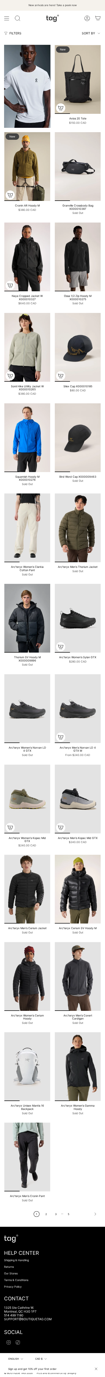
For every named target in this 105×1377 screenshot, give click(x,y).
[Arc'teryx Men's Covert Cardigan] (78, 976)
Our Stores (11, 1273)
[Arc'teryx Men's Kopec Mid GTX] (78, 799)
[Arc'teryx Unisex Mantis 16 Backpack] (27, 1066)
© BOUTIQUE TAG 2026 (18, 1372)
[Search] (17, 18)
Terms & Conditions (16, 1280)
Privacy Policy (13, 1286)
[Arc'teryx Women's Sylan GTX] (78, 618)
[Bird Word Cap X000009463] (78, 437)
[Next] (86, 1214)
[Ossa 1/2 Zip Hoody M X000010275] (78, 257)
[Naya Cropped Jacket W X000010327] (27, 257)
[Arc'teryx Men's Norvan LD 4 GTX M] (78, 708)
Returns (9, 1267)
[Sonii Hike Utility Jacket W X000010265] (27, 347)
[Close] (96, 1369)
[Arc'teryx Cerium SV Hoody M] (78, 889)
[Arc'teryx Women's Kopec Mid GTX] (27, 799)
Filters (15, 33)
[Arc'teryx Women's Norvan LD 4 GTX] (27, 708)
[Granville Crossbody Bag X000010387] (78, 166)
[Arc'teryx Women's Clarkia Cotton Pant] (27, 527)
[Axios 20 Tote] (78, 79)
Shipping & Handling (16, 1260)
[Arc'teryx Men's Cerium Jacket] (27, 889)
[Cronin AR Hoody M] (27, 166)
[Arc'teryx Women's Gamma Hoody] (78, 1066)
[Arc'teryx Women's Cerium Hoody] (27, 976)
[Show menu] (7, 18)
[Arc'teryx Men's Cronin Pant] (27, 1157)
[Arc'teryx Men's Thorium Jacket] (78, 527)
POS (39, 1372)
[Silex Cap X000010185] (78, 347)
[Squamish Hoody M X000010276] (27, 437)
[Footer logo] (11, 1239)
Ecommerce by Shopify (62, 1372)
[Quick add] (60, 108)
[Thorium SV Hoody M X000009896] (27, 618)
